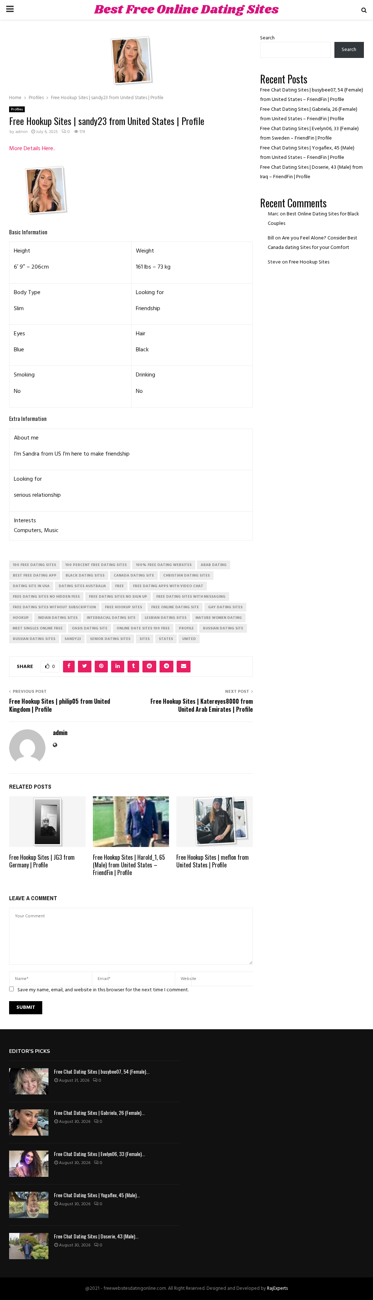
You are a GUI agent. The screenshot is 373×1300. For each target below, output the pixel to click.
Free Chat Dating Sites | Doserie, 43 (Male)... (96, 1236)
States (166, 639)
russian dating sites (34, 639)
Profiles (17, 109)
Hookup (21, 618)
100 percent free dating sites (96, 565)
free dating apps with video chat (168, 586)
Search (267, 38)
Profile (186, 628)
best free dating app (34, 575)
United (189, 639)
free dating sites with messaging (190, 597)
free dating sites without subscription (54, 607)
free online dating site (175, 607)
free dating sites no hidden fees (46, 597)
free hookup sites (123, 607)
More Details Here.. (32, 148)
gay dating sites (225, 607)
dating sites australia (82, 586)
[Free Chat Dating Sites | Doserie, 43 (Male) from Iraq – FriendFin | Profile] (28, 1246)
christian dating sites (186, 575)
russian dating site (223, 628)
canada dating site (134, 575)
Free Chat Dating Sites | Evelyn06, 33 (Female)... (99, 1153)
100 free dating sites (34, 565)
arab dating (214, 565)
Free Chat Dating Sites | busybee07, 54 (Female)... (101, 1071)
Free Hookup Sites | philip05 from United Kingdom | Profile (59, 705)
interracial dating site (111, 618)
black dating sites (85, 575)
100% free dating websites (164, 565)
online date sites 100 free (143, 628)
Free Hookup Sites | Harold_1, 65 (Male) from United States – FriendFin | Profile (129, 865)
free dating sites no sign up (118, 597)
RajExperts (277, 1288)
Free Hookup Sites (309, 262)
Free (119, 586)
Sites (145, 639)
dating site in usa (31, 586)
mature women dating (219, 618)
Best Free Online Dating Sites (186, 10)
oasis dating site (89, 628)
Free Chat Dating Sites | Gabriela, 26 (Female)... (99, 1112)
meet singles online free (38, 628)
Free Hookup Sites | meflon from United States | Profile (212, 861)
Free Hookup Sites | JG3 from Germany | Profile (42, 861)
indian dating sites (58, 618)
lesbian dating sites (165, 618)
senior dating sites (110, 639)
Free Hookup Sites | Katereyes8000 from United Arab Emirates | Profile (201, 705)
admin (21, 132)
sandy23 (72, 639)
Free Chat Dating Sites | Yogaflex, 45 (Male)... (97, 1195)
